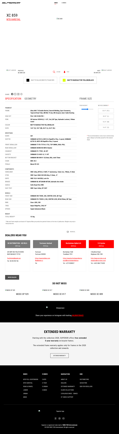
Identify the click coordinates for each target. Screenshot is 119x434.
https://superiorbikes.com (42, 258)
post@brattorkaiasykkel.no (70, 260)
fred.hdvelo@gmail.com (14, 258)
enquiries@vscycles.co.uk (98, 260)
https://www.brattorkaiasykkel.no (72, 258)
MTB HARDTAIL (13, 19)
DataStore (83, 383)
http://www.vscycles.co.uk (98, 258)
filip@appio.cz (39, 260)
